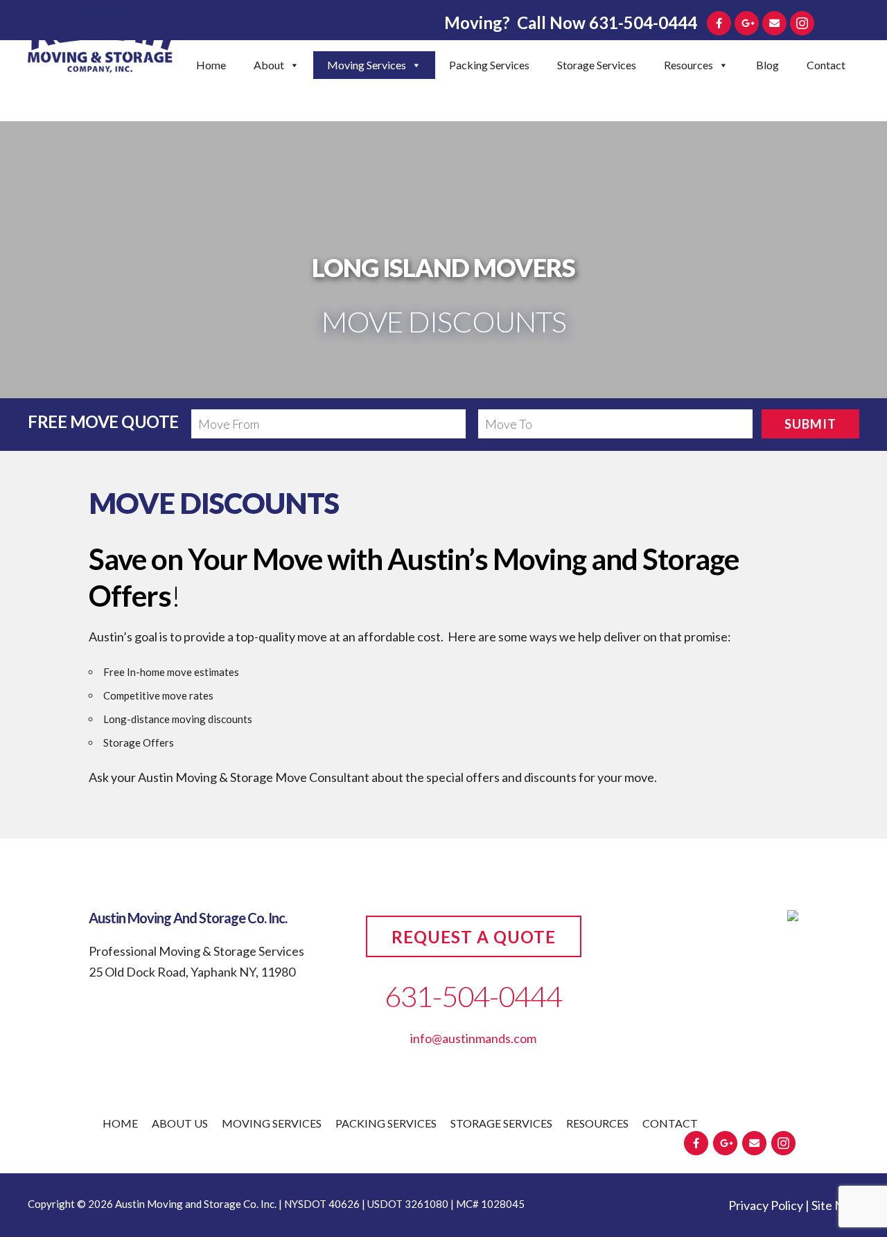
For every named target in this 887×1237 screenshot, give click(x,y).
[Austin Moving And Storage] (100, 47)
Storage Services (596, 64)
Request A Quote (474, 937)
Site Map (835, 1205)
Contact (826, 64)
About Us (180, 1123)
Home (211, 64)
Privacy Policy (765, 1205)
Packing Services (489, 64)
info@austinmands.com (473, 1038)
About (269, 64)
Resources (688, 64)
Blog (767, 64)
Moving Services (366, 64)
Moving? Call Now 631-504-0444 (570, 22)
